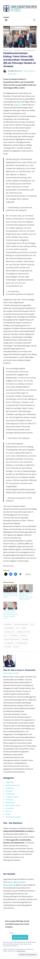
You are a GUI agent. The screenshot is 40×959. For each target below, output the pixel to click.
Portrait (8, 811)
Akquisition (10, 782)
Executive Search (9, 632)
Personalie (17, 50)
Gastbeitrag (10, 794)
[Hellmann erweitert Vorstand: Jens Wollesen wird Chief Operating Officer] (26, 588)
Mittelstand (10, 802)
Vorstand (16, 647)
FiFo (6, 635)
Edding (24, 628)
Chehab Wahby (9, 628)
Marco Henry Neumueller (12, 639)
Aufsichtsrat (8, 624)
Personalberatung (21, 643)
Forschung (9, 788)
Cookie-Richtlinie (20, 951)
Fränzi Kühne (13, 635)
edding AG (18, 105)
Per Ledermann (9, 643)
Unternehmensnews (28, 50)
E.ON (17, 628)
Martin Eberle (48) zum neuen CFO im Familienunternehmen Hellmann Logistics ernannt (10, 614)
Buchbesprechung (12, 785)
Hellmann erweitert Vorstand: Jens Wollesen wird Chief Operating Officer (25, 596)
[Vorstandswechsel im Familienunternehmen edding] (10, 588)
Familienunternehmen (23, 632)
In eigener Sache (12, 797)
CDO (32, 624)
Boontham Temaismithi (21, 624)
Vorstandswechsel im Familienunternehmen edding (10, 595)
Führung (9, 791)
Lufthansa (23, 635)
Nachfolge (25, 639)
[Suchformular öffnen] (34, 19)
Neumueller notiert (13, 805)
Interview (9, 800)
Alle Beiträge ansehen (11, 673)
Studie (8, 814)
